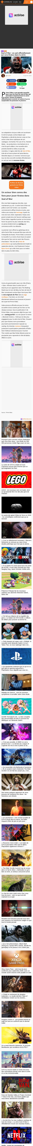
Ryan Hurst (5, 248)
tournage (19, 212)
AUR (9, 75)
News (5, 51)
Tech (20, 2)
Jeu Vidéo (15, 2)
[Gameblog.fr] (6, 2)
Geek (2, 51)
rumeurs (18, 326)
